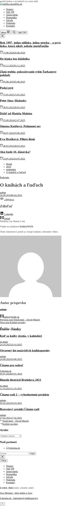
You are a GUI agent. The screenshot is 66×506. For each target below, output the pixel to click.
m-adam (4, 342)
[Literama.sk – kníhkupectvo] (13, 448)
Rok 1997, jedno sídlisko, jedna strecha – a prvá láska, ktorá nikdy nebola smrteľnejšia (30, 44)
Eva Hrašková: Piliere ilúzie (17, 139)
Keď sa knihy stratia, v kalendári (21, 335)
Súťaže (9, 20)
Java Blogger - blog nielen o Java (16, 493)
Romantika (11, 17)
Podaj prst (6, 87)
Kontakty (10, 26)
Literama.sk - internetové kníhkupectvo (19, 498)
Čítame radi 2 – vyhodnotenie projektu (24, 394)
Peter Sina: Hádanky (13, 100)
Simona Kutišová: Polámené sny (20, 126)
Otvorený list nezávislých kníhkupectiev (25, 350)
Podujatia (10, 23)
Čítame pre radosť (11, 365)
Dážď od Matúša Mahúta (16, 113)
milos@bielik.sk (11, 317)
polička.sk (17, 4)
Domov (10, 9)
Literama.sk (5, 371)
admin (3, 192)
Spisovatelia (12, 15)
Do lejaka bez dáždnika (15, 58)
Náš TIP (10, 12)
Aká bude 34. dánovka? (15, 151)
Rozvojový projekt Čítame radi (19, 409)
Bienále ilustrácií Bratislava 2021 (20, 379)
